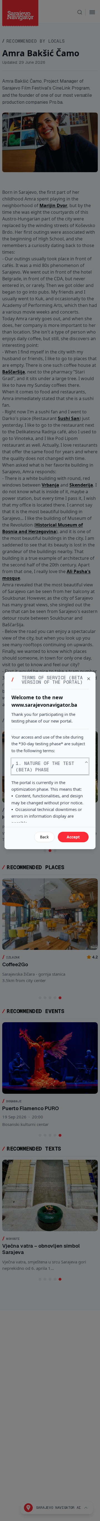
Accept (73, 837)
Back (44, 837)
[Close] (88, 678)
